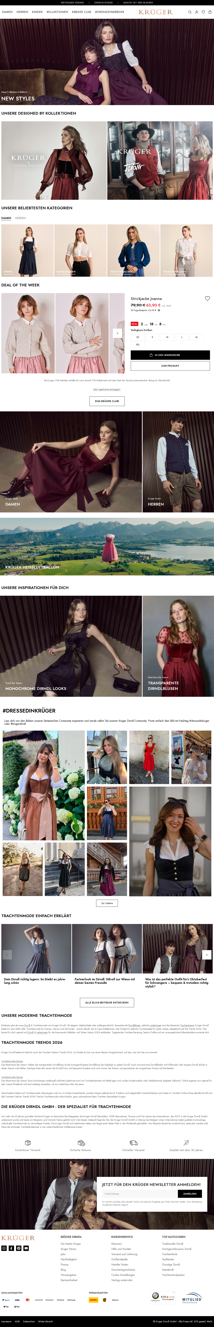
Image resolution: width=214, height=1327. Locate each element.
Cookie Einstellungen (123, 1275)
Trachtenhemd (187, 1025)
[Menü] (174, 1293)
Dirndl (27, 1025)
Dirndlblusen (134, 1025)
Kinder (37, 12)
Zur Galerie (107, 903)
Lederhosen (155, 1025)
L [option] (181, 337)
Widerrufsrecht (45, 1321)
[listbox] (170, 341)
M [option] (167, 337)
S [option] (152, 337)
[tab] (6, 218)
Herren (22, 12)
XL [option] (196, 337)
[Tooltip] (159, 310)
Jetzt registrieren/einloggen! (107, 389)
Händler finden (119, 1265)
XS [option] (137, 337)
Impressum (6, 1321)
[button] (190, 12)
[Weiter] (117, 333)
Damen (7, 12)
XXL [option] (138, 344)
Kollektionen (57, 12)
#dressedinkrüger (109, 12)
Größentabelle (119, 1259)
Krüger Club (81, 12)
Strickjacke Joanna (146, 298)
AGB (17, 1321)
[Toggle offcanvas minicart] (210, 12)
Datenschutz (29, 1321)
